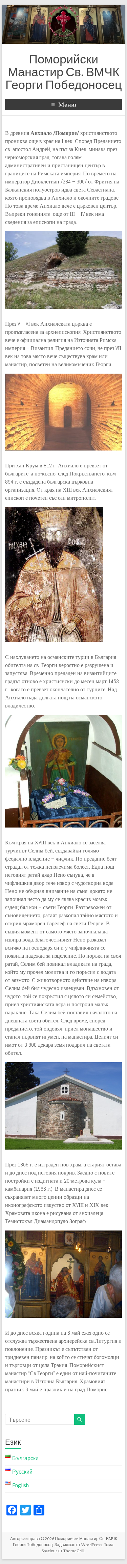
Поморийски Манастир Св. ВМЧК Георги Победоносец (63, 71)
